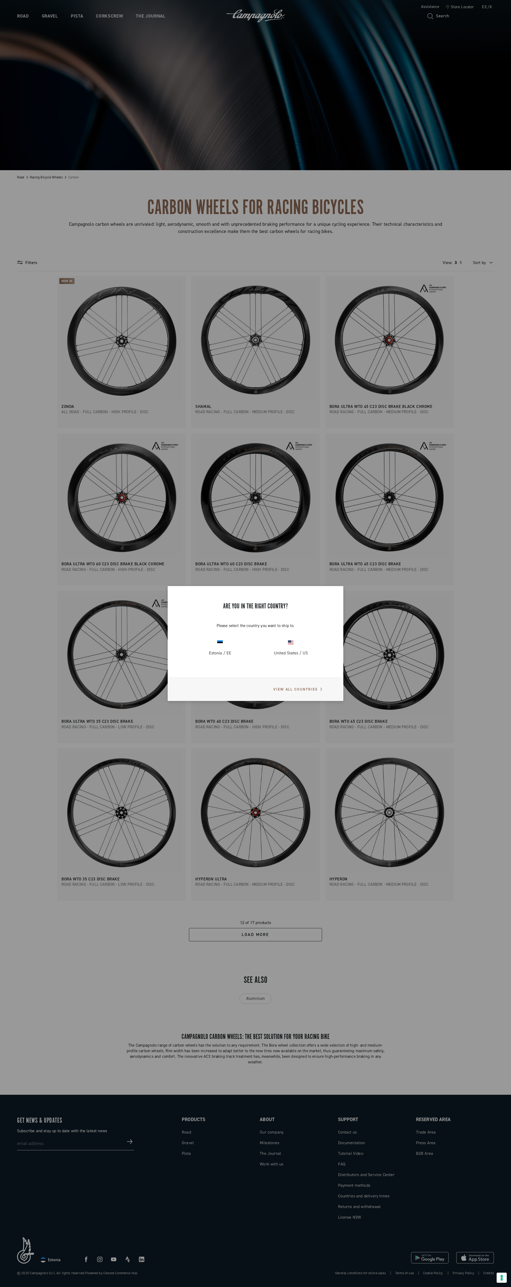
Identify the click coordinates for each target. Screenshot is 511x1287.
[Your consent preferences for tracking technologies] (502, 1278)
